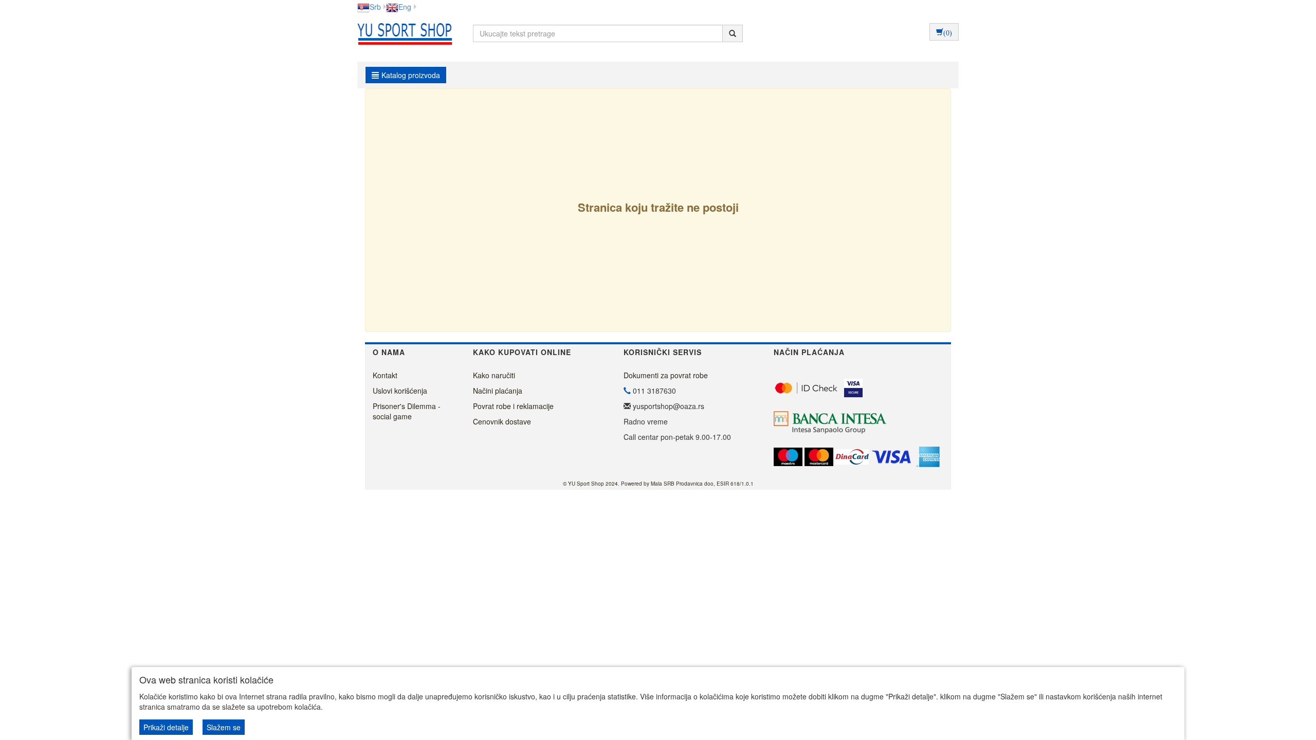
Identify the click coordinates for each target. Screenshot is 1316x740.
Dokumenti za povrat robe (666, 375)
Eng (404, 7)
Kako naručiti (494, 375)
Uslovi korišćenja (400, 390)
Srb (375, 7)
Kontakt (385, 375)
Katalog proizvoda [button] (410, 75)
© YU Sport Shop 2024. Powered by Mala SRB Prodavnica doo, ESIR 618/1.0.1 (658, 483)
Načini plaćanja (497, 390)
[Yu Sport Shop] (402, 33)
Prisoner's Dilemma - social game (407, 411)
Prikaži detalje (166, 727)
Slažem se (224, 727)
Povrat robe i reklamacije (513, 406)
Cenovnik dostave (502, 421)
